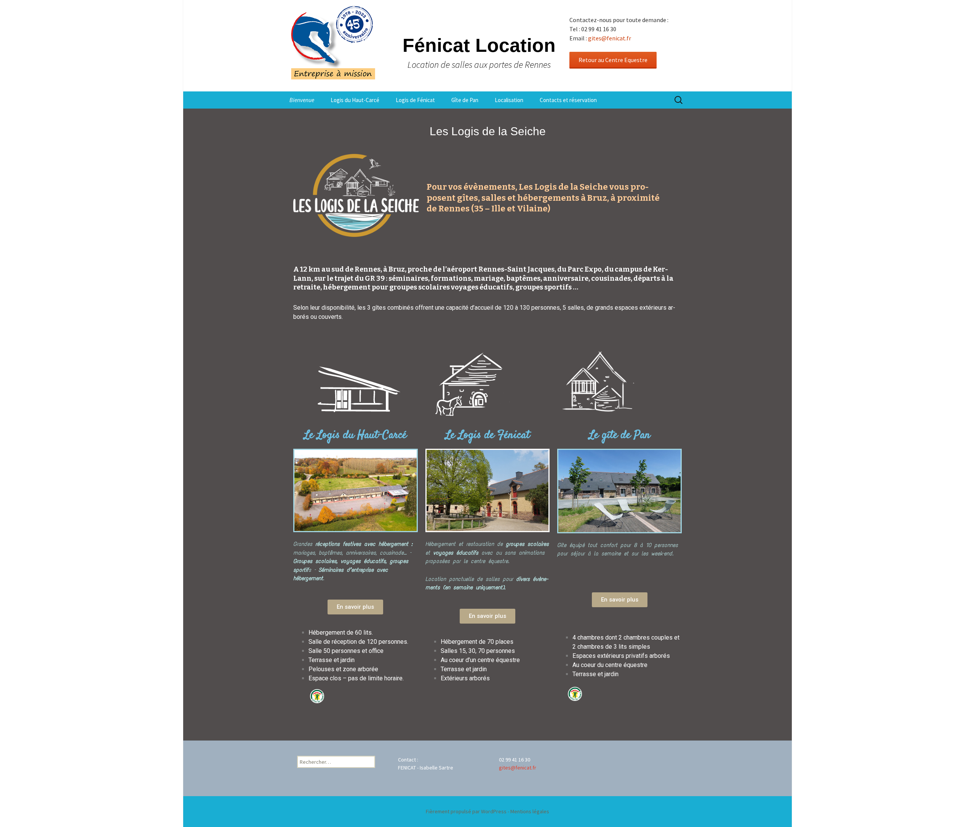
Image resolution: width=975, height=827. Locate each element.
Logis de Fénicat (415, 100)
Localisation (509, 100)
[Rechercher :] (679, 100)
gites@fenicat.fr (609, 38)
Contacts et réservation (568, 100)
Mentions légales (529, 811)
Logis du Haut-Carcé (355, 100)
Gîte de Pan (464, 100)
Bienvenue (301, 100)
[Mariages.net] (299, 695)
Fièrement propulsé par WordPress (466, 811)
